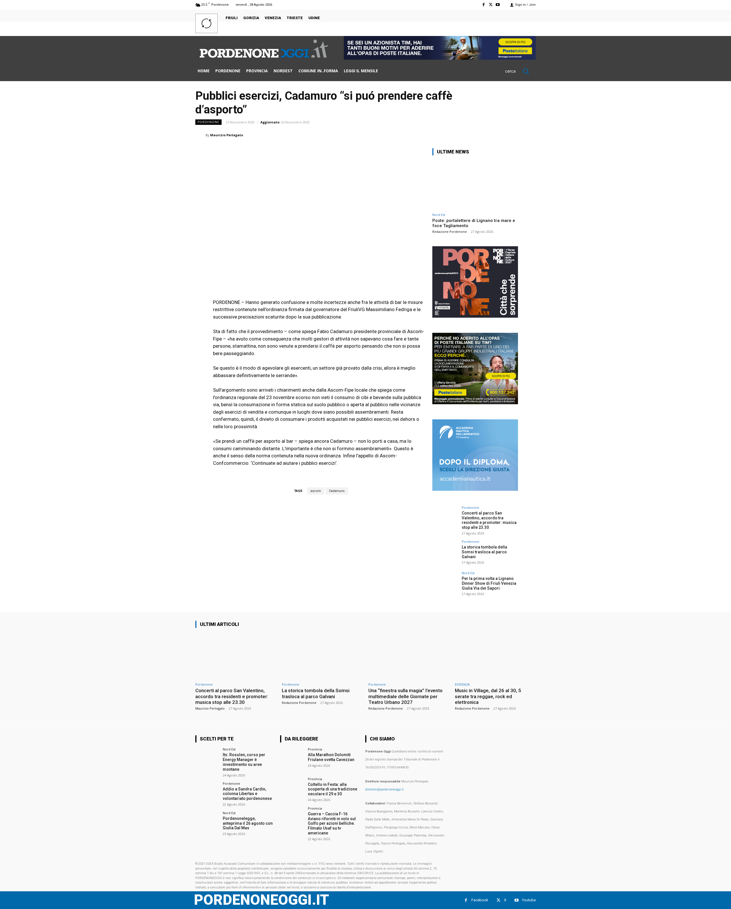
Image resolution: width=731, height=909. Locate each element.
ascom (315, 491)
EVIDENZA (462, 684)
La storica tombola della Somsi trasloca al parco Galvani (484, 552)
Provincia (315, 749)
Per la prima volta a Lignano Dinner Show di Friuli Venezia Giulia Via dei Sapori (489, 583)
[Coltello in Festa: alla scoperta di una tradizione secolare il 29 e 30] (292, 789)
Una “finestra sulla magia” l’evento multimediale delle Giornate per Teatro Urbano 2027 (405, 696)
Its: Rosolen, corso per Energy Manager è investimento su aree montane (244, 761)
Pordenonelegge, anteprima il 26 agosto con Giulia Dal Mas (248, 823)
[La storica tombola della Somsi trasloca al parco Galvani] (445, 553)
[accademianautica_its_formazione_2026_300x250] (475, 489)
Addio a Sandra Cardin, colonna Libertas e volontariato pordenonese (247, 794)
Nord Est (438, 214)
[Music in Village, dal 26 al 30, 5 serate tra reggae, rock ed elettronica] (495, 656)
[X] (490, 4)
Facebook (479, 900)
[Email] (490, 135)
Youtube (529, 900)
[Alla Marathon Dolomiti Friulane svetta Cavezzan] (292, 759)
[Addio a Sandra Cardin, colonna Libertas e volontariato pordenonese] (207, 794)
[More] (530, 135)
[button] (520, 71)
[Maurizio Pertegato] (200, 135)
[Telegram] (516, 135)
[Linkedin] (477, 135)
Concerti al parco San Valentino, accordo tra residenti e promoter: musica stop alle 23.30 (489, 520)
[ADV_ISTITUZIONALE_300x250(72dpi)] (475, 316)
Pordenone (208, 122)
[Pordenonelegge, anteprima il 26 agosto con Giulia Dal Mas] (207, 823)
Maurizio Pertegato (226, 135)
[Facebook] (483, 4)
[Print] (503, 135)
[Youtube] (497, 4)
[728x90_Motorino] (440, 58)
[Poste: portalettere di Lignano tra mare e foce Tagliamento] (475, 185)
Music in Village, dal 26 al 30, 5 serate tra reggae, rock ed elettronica (488, 696)
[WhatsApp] (463, 135)
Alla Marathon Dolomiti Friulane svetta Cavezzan (331, 757)
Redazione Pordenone (449, 231)
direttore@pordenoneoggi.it (384, 789)
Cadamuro (337, 491)
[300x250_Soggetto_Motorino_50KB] (475, 402)
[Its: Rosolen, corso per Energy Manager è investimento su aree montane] (207, 759)
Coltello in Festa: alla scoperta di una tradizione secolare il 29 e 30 (332, 789)
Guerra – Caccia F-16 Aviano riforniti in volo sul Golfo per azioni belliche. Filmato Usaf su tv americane (332, 823)
